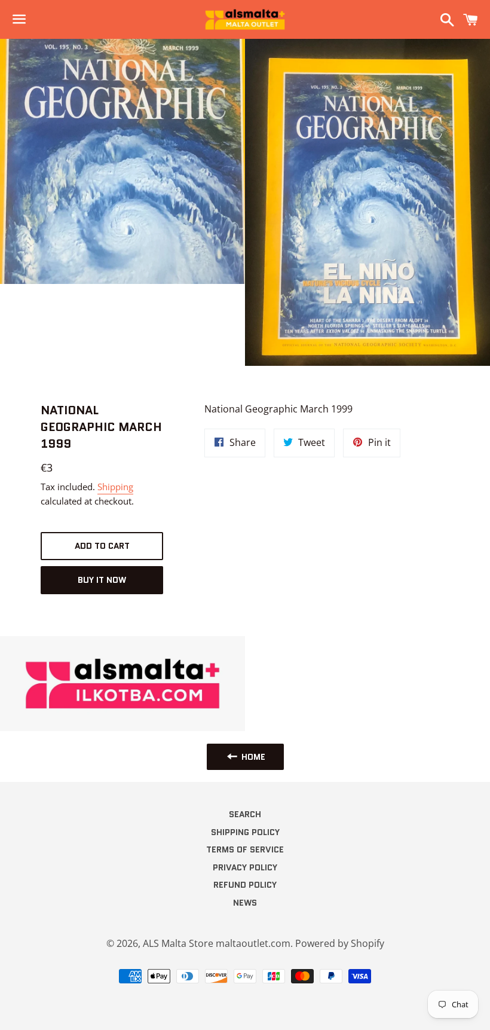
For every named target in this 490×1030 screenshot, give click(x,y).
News (245, 903)
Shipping (115, 487)
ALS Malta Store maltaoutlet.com (216, 943)
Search (245, 814)
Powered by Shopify (339, 943)
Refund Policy (245, 885)
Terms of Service (245, 849)
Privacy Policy (245, 867)
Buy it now (102, 580)
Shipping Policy (245, 832)
